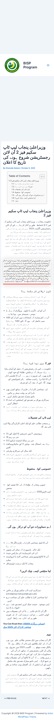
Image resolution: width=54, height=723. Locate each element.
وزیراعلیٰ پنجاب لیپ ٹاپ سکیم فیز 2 (24, 180)
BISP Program (30, 65)
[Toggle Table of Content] (40, 176)
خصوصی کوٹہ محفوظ (22, 192)
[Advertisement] (27, 27)
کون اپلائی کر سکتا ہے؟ (23, 184)
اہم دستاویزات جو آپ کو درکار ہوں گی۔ (29, 195)
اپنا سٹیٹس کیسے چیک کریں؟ (25, 198)
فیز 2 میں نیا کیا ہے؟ (23, 187)
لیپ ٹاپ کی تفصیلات (22, 189)
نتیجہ (16, 201)
